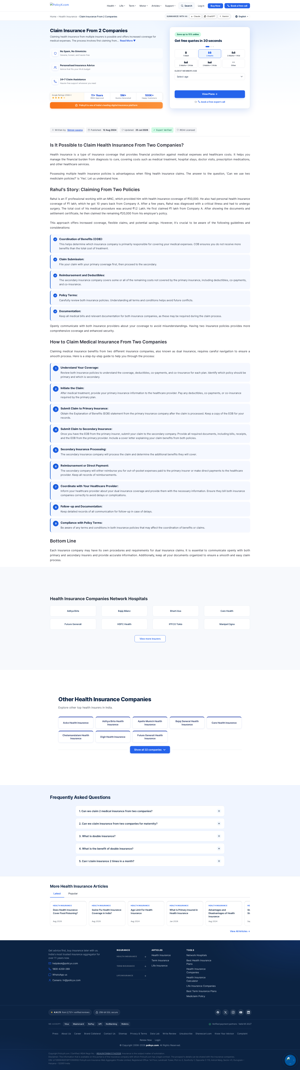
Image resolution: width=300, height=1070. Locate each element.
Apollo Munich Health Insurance (150, 723)
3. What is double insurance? (149, 836)
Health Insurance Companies (196, 971)
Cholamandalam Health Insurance (75, 737)
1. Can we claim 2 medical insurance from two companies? (149, 811)
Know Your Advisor (224, 1033)
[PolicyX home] (62, 6)
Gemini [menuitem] (225, 16)
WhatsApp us (59, 974)
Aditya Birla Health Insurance (113, 723)
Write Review (169, 1033)
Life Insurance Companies (201, 986)
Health (111, 5)
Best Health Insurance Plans (198, 962)
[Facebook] (218, 1012)
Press (55, 1033)
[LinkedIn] (248, 1012)
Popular (73, 893)
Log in (201, 5)
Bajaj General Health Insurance (187, 723)
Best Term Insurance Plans (201, 991)
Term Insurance (160, 960)
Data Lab (155, 1033)
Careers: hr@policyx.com (66, 980)
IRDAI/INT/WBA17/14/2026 (109, 1053)
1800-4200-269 (61, 969)
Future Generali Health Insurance (150, 737)
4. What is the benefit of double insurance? (149, 848)
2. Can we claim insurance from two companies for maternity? (149, 823)
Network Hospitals (196, 955)
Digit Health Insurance (112, 736)
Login (157, 1040)
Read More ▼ (128, 40)
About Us (66, 1033)
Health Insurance (68, 16)
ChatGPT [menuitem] (211, 16)
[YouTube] (241, 1012)
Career (77, 1033)
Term (132, 5)
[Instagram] (233, 1012)
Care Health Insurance (224, 722)
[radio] (186, 53)
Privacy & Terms (138, 1033)
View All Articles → (240, 931)
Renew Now (146, 1040)
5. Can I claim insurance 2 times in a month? (149, 861)
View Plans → (210, 94)
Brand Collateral (92, 1033)
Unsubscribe (185, 1033)
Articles (156, 5)
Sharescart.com (203, 1033)
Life (122, 5)
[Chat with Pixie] (290, 1060)
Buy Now (215, 5)
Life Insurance (160, 965)
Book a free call (239, 5)
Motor (144, 5)
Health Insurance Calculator (196, 979)
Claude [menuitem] (197, 16)
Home (53, 16)
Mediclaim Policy (195, 996)
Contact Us (109, 1033)
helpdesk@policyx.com (65, 963)
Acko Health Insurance (76, 722)
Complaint (242, 1033)
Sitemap (123, 1033)
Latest (57, 893)
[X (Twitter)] (225, 1012)
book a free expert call (213, 101)
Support (170, 5)
